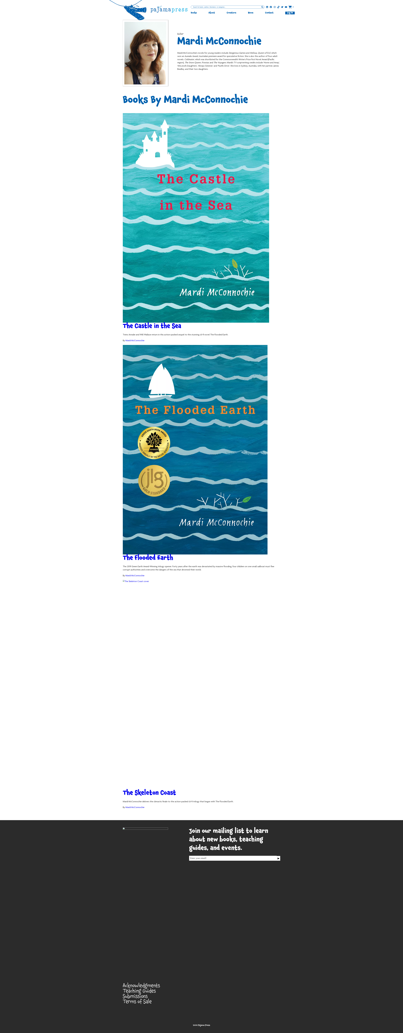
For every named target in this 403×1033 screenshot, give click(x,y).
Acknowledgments (141, 986)
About (212, 13)
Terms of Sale (137, 1002)
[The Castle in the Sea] (201, 218)
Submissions (135, 997)
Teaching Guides (139, 991)
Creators (231, 13)
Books (194, 13)
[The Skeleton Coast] (201, 684)
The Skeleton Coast (149, 794)
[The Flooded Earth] (201, 449)
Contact (269, 13)
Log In (290, 13)
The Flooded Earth (148, 559)
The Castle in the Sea (152, 327)
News (250, 13)
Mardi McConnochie (135, 341)
